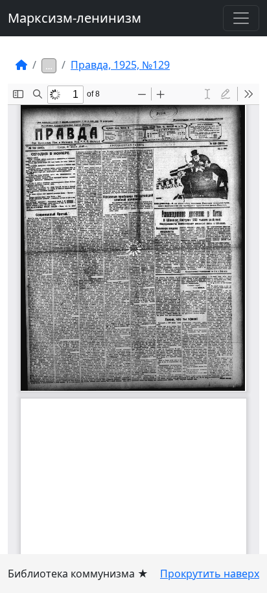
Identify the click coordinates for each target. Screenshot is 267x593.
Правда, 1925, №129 (120, 65)
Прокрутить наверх (209, 573)
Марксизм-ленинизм (74, 18)
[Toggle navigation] (241, 18)
